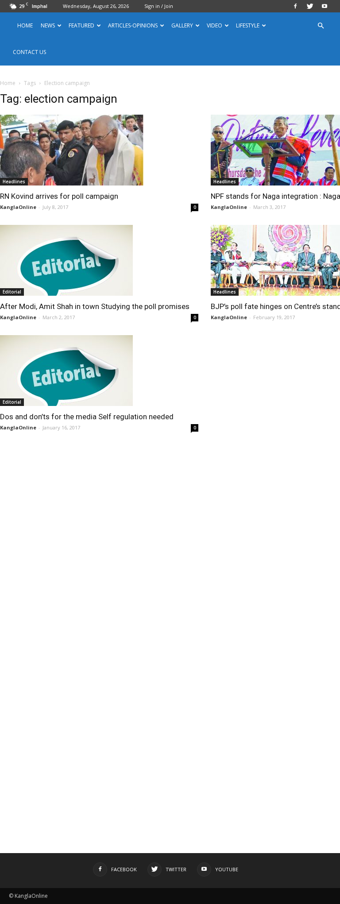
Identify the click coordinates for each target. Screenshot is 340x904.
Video (214, 25)
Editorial (12, 292)
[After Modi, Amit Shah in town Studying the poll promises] (99, 260)
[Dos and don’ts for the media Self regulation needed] (99, 370)
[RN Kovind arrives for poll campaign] (99, 150)
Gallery (182, 25)
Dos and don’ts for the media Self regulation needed (87, 416)
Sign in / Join (158, 6)
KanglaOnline (18, 207)
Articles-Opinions (133, 25)
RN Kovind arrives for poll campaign (59, 196)
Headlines (14, 181)
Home (25, 25)
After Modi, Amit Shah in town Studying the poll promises (94, 306)
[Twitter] (310, 6)
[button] (320, 26)
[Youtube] (324, 6)
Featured (81, 25)
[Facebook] (295, 6)
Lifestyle (247, 25)
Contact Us (29, 52)
